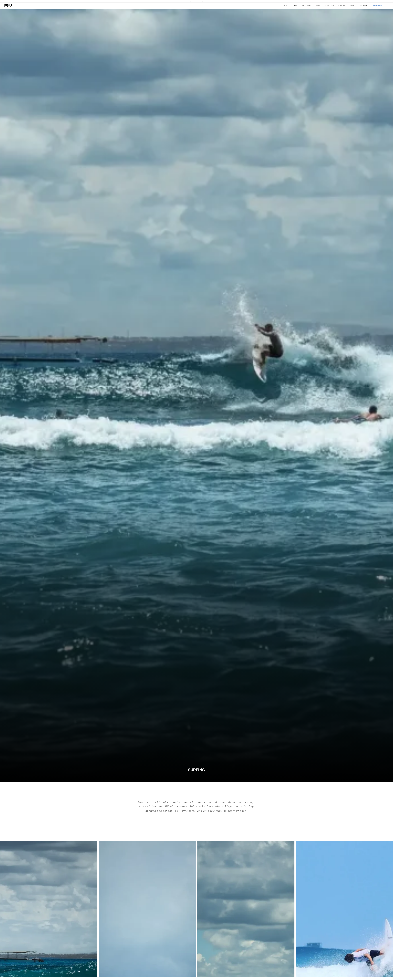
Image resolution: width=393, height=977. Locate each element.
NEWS (353, 5)
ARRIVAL (342, 5)
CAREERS (364, 5)
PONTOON (329, 5)
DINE (295, 5)
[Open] (388, 5)
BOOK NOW (377, 5)
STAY (286, 5)
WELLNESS (307, 5)
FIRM (318, 5)
